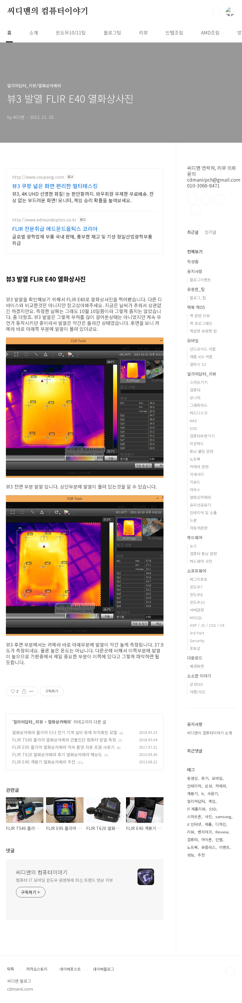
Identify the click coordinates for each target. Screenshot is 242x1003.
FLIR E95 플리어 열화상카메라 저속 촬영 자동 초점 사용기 (63, 747)
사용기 (212, 793)
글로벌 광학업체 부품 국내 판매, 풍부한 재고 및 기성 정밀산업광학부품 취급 (82, 239)
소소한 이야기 (199, 676)
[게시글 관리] (31, 691)
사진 (208, 816)
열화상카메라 (59, 722)
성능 (190, 855)
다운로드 (194, 658)
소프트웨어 (196, 571)
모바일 (193, 340)
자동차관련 (198, 528)
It (202, 793)
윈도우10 (197, 602)
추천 (201, 855)
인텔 (219, 839)
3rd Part (197, 633)
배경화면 (197, 666)
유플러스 (208, 847)
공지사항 (194, 271)
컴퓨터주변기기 (202, 436)
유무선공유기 (200, 505)
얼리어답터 (196, 801)
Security (197, 640)
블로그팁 (112, 32)
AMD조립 (210, 32)
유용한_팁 (196, 289)
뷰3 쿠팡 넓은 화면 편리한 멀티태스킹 (55, 185)
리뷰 (143, 32)
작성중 (193, 261)
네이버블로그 (103, 969)
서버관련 (197, 610)
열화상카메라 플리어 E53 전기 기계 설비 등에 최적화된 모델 (64, 732)
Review (221, 832)
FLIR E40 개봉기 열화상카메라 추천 (43, 762)
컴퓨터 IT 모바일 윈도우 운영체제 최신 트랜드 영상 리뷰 (64, 880)
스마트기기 (198, 382)
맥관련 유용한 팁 (203, 331)
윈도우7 (196, 587)
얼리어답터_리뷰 (28, 722)
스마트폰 (194, 816)
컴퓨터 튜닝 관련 (203, 553)
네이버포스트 (70, 969)
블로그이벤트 (200, 279)
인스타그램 (206, 199)
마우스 (195, 489)
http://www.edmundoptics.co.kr (44, 219)
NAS (193, 420)
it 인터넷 (194, 824)
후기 (204, 778)
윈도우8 (196, 594)
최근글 (193, 232)
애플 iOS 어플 (201, 356)
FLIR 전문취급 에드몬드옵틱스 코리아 (55, 228)
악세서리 (197, 474)
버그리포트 (198, 579)
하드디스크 (198, 413)
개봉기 (192, 793)
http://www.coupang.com (38, 177)
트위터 (219, 199)
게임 (211, 801)
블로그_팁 (198, 297)
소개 (33, 32)
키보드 (195, 482)
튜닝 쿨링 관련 (201, 451)
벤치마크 (205, 832)
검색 (216, 11)
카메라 (220, 786)
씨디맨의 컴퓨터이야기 (48, 11)
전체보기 (194, 251)
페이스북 (192, 199)
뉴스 (193, 546)
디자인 (220, 824)
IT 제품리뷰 (196, 809)
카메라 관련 (199, 466)
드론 (193, 520)
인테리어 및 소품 (203, 512)
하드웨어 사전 (201, 561)
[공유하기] (24, 691)
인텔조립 (174, 32)
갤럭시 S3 (198, 364)
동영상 (192, 778)
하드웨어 (194, 537)
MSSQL (196, 617)
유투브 (195, 210)
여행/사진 (197, 692)
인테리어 (194, 786)
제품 (208, 824)
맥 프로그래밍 (201, 323)
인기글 (210, 232)
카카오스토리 (37, 969)
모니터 (195, 397)
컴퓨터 (195, 390)
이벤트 (224, 847)
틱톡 (10, 969)
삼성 (208, 786)
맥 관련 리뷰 (200, 315)
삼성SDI (196, 684)
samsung (223, 816)
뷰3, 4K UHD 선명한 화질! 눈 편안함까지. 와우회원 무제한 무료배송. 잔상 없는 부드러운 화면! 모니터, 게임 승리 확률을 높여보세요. (83, 196)
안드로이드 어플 (203, 349)
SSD (193, 428)
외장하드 (197, 443)
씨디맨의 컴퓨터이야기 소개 (209, 733)
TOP (230, 971)
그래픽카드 (198, 405)
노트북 (195, 459)
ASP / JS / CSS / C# (207, 625)
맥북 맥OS (196, 307)
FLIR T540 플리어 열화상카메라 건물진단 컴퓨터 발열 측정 (64, 740)
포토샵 (195, 648)
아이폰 (206, 839)
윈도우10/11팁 (71, 32)
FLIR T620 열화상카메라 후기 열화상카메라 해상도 (57, 754)
